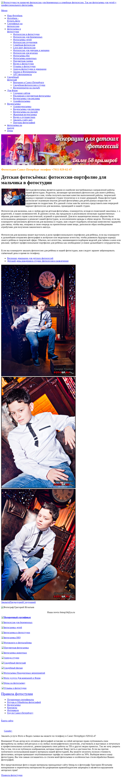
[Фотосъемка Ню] (11, 637)
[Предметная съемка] (15, 647)
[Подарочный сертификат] (16, 617)
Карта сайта (7, 720)
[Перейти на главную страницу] (61, 5)
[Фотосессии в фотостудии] (15, 632)
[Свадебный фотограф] (13, 663)
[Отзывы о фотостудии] (14, 688)
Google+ (8, 731)
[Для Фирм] (21, 678)
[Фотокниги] (16, 642)
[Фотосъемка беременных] (17, 622)
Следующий (29, 602)
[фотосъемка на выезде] (23, 673)
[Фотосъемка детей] (11, 627)
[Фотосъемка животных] (14, 652)
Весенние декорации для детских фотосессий (30, 258)
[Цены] (13, 683)
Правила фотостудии (11, 775)
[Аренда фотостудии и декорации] (10, 658)
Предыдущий (16, 602)
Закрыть (5, 602)
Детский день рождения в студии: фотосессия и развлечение (38, 261)
